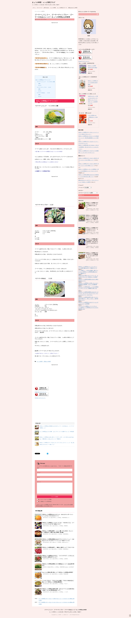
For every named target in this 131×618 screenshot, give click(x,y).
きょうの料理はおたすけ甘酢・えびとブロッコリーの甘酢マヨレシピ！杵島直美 (57, 431)
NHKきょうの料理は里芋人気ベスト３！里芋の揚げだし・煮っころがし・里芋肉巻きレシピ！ (88, 299)
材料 (39, 83)
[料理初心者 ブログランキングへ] (54, 388)
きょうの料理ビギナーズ (62, 7)
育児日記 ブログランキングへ (40, 397)
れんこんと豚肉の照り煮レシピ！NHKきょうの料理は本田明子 (57, 572)
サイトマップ (39, 7)
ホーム (34, 7)
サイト (38, 477)
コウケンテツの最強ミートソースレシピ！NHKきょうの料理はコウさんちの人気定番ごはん (88, 308)
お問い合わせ (46, 7)
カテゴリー (81, 192)
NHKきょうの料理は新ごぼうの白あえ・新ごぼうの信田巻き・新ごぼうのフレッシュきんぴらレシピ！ (88, 147)
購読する (82, 195)
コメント (39, 481)
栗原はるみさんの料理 (72, 7)
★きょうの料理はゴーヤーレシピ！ (43, 79)
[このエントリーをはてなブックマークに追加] (47, 453)
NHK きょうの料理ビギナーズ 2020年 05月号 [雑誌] (93, 82)
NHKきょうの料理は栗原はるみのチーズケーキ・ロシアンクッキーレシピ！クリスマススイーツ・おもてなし (88, 293)
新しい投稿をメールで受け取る (44, 501)
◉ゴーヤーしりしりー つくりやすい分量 (46, 81)
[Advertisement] (54, 33)
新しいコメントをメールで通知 (44, 499)
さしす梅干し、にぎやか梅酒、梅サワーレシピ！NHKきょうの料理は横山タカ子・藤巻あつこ (88, 272)
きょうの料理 (53, 7)
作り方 (39, 85)
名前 (38, 468)
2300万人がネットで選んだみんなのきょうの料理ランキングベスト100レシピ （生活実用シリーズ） (93, 100)
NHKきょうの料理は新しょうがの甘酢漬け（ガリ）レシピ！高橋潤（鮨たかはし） (88, 288)
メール (38, 472)
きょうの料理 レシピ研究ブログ (44, 2)
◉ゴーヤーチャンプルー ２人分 (44, 87)
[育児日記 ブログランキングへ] (54, 394)
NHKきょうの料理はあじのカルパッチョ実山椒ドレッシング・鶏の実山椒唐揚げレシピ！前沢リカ (88, 138)
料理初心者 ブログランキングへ (84, 55)
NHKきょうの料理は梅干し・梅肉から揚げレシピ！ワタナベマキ (58, 547)
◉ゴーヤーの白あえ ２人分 (43, 92)
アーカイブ (81, 187)
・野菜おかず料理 (47, 361)
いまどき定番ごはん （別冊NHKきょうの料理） (93, 117)
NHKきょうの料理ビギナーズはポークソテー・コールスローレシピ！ (92, 229)
